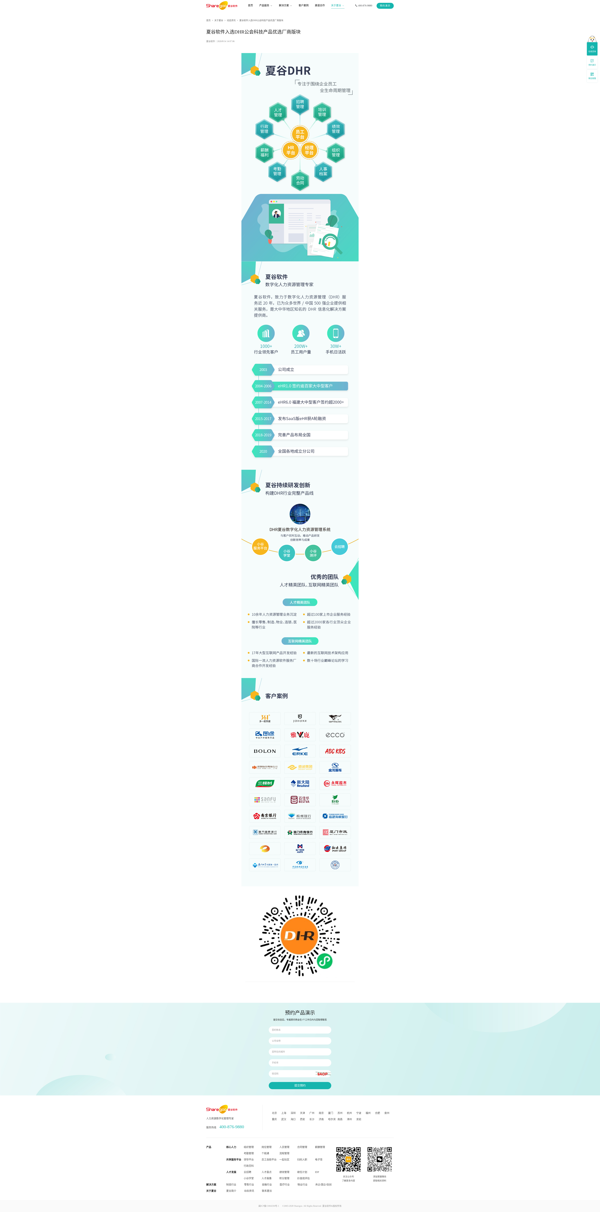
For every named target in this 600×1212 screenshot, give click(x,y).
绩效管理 (284, 1172)
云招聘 (247, 1172)
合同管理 (302, 1147)
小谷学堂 (249, 1178)
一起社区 (284, 1159)
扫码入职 (302, 1159)
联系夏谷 (267, 1190)
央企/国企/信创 (323, 1184)
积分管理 (284, 1178)
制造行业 (231, 1184)
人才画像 (267, 1178)
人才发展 (231, 1172)
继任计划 (302, 1172)
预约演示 (385, 5)
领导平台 (249, 1159)
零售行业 (249, 1184)
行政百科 (249, 1165)
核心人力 (231, 1147)
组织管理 (249, 1147)
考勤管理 (249, 1153)
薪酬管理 (320, 1147)
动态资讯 (231, 20)
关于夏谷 (218, 20)
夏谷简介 (231, 1190)
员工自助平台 (269, 1159)
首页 (208, 20)
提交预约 (300, 1085)
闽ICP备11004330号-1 (268, 1206)
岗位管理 (267, 1147)
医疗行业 (285, 1184)
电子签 (318, 1159)
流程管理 (284, 1153)
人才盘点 (267, 1172)
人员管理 (284, 1147)
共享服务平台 (233, 1159)
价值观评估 (303, 1178)
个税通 (265, 1153)
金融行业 (267, 1184)
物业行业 (303, 1184)
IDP (317, 1172)
